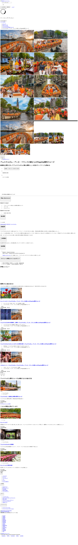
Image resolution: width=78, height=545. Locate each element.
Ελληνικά (4, 520)
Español (4, 521)
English (4, 515)
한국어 (4, 523)
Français (4, 522)
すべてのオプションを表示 (5, 403)
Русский (4, 529)
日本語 (4, 526)
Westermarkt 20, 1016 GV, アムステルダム (8, 224)
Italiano (4, 524)
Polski (4, 528)
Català (4, 516)
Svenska (4, 530)
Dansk (4, 518)
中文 (3, 531)
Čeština (4, 517)
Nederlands (5, 525)
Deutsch (4, 519)
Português (4, 527)
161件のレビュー (6, 159)
